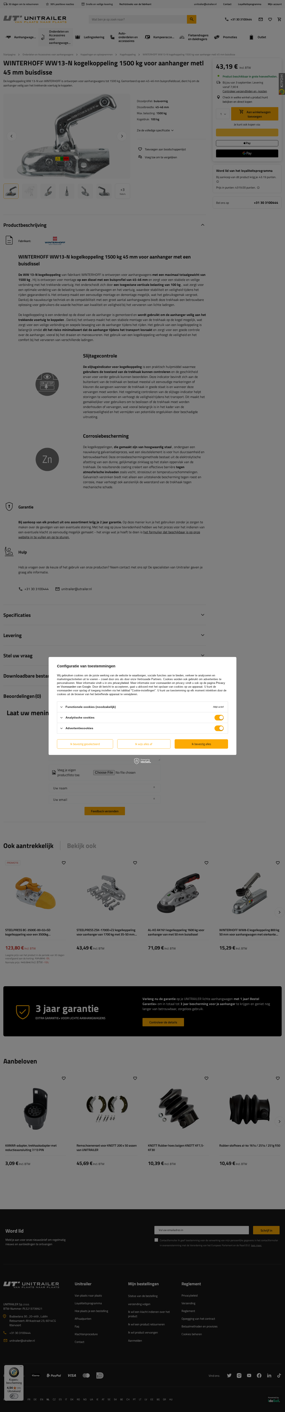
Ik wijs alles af (143, 744)
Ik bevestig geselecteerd (85, 744)
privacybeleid (121, 682)
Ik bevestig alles (201, 744)
